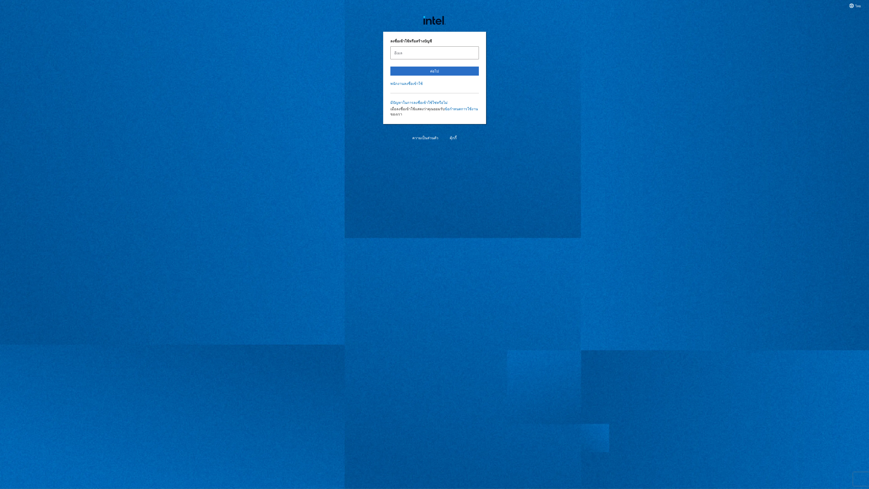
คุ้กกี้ (453, 137)
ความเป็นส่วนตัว (425, 137)
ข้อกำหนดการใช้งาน (461, 108)
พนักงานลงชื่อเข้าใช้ (406, 83)
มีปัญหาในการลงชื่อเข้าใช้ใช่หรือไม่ (419, 102)
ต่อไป (434, 71)
